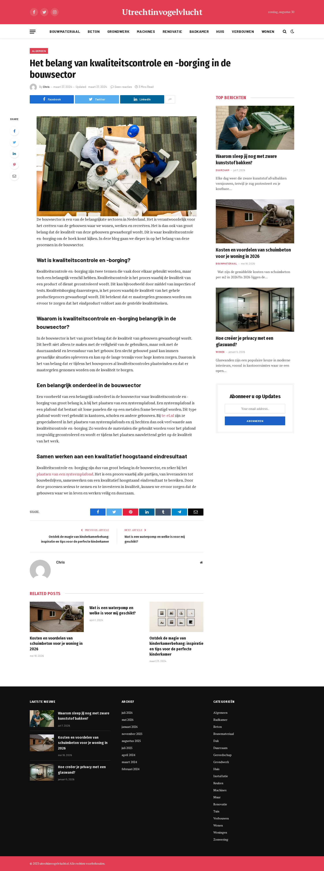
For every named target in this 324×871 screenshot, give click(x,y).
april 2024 (128, 755)
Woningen (220, 832)
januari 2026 (130, 727)
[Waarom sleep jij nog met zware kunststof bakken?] (255, 128)
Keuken (218, 783)
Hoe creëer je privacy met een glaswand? (244, 341)
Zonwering (220, 839)
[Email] (14, 176)
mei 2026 (127, 720)
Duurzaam (222, 170)
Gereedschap (222, 755)
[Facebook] (14, 131)
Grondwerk (118, 31)
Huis (220, 31)
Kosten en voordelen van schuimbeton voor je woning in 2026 (56, 643)
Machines (146, 31)
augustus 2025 (131, 741)
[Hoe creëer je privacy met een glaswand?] (255, 310)
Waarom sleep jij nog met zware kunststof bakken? (246, 159)
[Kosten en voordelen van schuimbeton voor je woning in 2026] (57, 617)
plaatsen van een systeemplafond (65, 474)
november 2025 (132, 734)
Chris (46, 87)
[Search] (284, 32)
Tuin (216, 811)
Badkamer (199, 31)
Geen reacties (123, 87)
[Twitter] (14, 142)
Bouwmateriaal (65, 31)
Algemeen (39, 50)
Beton (94, 31)
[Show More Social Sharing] (170, 99)
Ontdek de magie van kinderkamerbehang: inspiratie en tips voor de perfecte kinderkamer (176, 646)
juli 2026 (127, 712)
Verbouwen (243, 31)
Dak (216, 741)
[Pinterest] (14, 164)
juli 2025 (127, 748)
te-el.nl (168, 415)
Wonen (268, 31)
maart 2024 (129, 762)
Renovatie (172, 31)
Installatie (220, 776)
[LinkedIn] (14, 153)
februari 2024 (130, 769)
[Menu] (32, 32)
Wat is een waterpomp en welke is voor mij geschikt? (112, 610)
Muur (217, 797)
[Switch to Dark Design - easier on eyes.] (291, 31)
